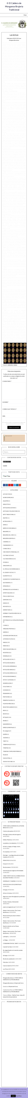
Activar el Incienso (7, 893)
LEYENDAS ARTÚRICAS (9, 635)
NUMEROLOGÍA (7, 683)
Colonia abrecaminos (8, 831)
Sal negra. (5, 955)
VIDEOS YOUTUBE (8, 761)
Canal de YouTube (7, 947)
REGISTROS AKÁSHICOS (9, 707)
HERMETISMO (7, 610)
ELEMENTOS (6, 575)
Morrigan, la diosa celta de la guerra (12, 834)
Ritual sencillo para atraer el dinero (11, 915)
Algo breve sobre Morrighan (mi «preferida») (14, 896)
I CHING (5, 625)
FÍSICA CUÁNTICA (7, 596)
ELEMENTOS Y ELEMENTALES (11, 579)
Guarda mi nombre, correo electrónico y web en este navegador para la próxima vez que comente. (14, 423)
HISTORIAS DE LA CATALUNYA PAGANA (13, 620)
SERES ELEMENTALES (8, 727)
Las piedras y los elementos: (10, 843)
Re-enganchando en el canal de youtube (13, 950)
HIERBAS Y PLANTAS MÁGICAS (11, 613)
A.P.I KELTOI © (6, 494)
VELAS (4, 754)
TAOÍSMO (5, 737)
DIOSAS (5, 562)
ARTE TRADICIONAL (8, 514)
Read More (19, 1095)
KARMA (5, 632)
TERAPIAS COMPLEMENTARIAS (11, 751)
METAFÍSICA (6, 652)
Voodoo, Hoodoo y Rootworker (11, 901)
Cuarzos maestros (7, 965)
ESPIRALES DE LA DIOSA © (10, 589)
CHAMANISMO (7, 545)
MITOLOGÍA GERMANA (9, 666)
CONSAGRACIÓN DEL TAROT (10, 943)
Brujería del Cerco (19, 983)
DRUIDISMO (6, 565)
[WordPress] (17, 485)
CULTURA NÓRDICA (8, 558)
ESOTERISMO (6, 582)
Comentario (6, 381)
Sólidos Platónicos (7, 839)
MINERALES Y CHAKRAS (9, 881)
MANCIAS (5, 645)
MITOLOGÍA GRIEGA (8, 669)
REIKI (4, 710)
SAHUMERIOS (6, 724)
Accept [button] (13, 1095)
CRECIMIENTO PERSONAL (10, 552)
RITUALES (5, 717)
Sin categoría (6, 731)
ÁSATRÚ (5, 518)
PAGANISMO (6, 693)
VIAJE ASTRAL (6, 758)
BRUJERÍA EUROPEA (8, 538)
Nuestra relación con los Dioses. (11, 926)
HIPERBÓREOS (7, 616)
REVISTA (5, 713)
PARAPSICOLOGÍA (8, 700)
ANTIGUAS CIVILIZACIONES (10, 511)
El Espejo (5, 889)
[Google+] (20, 485)
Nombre (5, 402)
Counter (5, 465)
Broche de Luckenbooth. (9, 959)
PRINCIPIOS (6, 860)
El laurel (5, 864)
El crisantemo (6, 851)
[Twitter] (14, 485)
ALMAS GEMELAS (7, 497)
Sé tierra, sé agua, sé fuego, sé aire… (12, 846)
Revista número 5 (7, 867)
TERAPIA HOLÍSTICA (8, 744)
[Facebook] (4, 485)
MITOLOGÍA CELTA (8, 659)
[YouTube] (12, 485)
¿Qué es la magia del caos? (9, 907)
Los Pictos (5, 969)
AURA (4, 524)
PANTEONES (6, 697)
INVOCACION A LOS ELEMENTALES (12, 884)
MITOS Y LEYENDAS (8, 679)
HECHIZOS (6, 606)
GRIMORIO (10, 365)
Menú (25, 15)
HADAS (5, 603)
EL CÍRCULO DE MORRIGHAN (10, 569)
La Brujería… (6, 936)
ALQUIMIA (5, 501)
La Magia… (5, 940)
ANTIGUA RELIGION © (9, 507)
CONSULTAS (6, 548)
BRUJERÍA (5, 531)
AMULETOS (6, 504)
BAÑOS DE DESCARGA (9, 528)
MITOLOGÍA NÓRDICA (9, 673)
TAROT (5, 741)
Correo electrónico (9, 409)
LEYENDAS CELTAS (8, 639)
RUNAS (15, 365)
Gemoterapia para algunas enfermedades (13, 870)
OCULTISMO (6, 686)
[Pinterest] (9, 485)
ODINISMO (6, 690)
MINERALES (6, 656)
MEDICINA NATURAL (8, 649)
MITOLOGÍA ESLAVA (8, 662)
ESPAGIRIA (6, 586)
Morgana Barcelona (14, 40)
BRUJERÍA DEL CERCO (9, 535)
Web (3, 416)
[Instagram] (7, 485)
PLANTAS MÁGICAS (8, 703)
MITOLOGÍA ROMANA (9, 676)
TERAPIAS (5, 748)
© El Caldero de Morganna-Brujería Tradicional (14, 6)
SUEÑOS (5, 734)
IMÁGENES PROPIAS (8, 628)
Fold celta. (5, 962)
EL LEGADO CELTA (8, 572)
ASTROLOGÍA (6, 521)
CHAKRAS (5, 541)
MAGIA (5, 642)
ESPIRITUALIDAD (7, 593)
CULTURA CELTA (7, 555)
